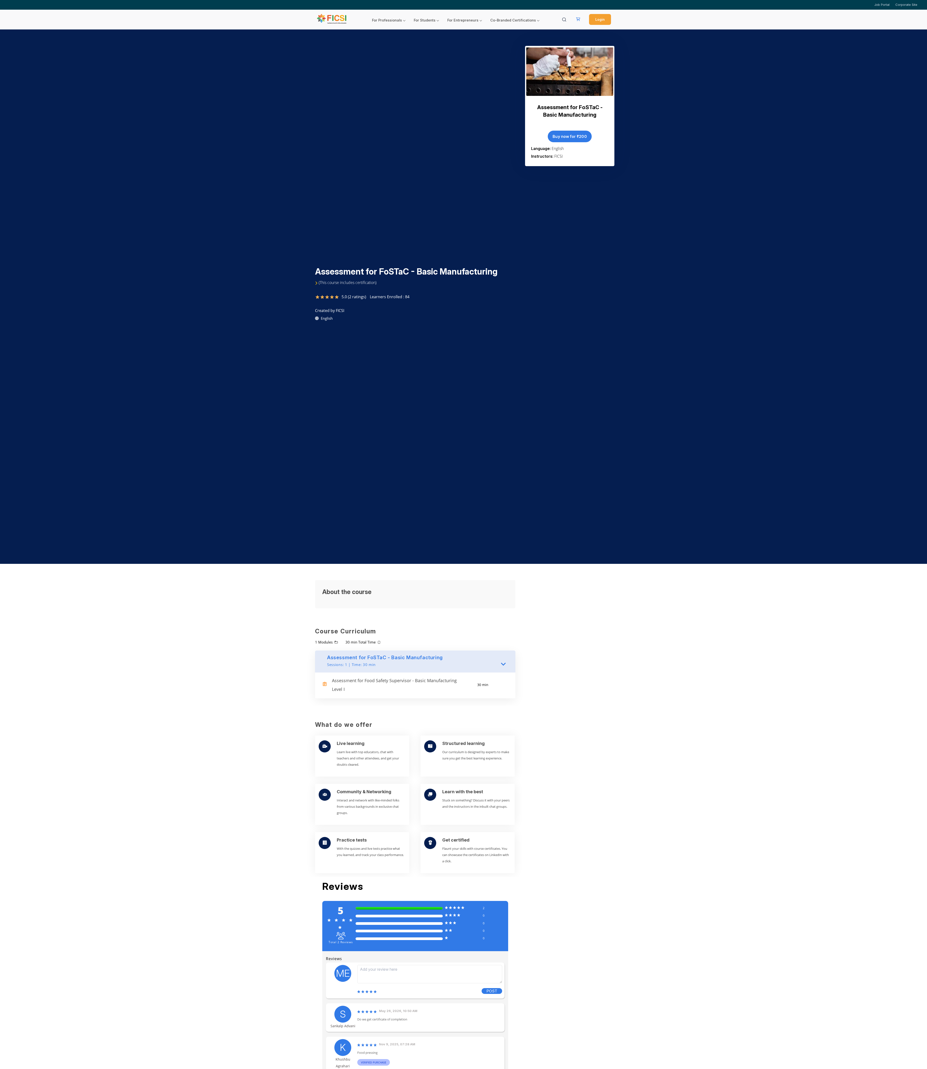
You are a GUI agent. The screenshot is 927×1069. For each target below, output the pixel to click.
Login (600, 19)
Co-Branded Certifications (513, 20)
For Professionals (387, 20)
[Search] (564, 19)
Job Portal (882, 5)
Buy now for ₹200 (570, 136)
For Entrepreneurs (462, 20)
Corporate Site (906, 5)
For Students (424, 20)
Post (491, 991)
